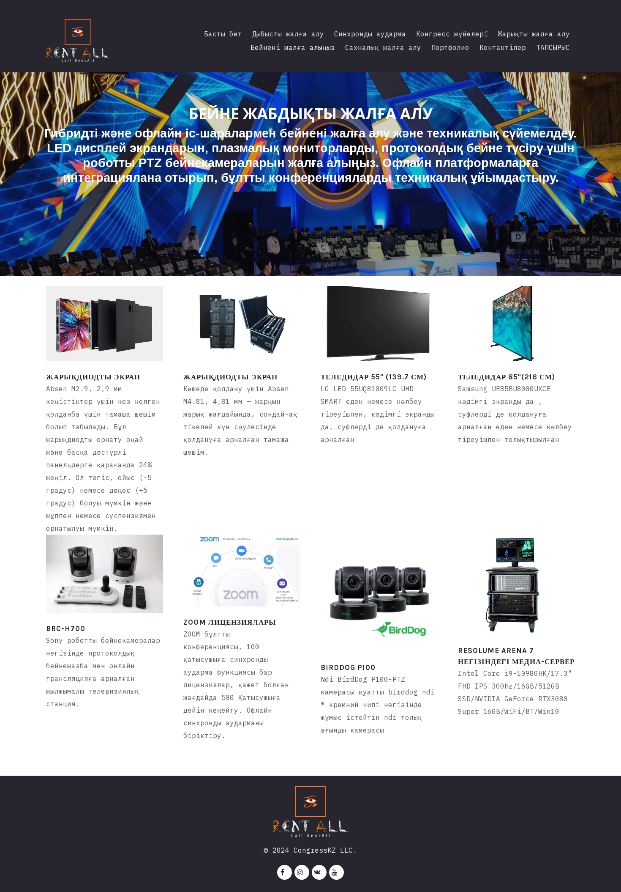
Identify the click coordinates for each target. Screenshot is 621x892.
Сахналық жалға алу (383, 47)
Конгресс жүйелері (452, 34)
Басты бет (223, 34)
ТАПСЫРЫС (553, 47)
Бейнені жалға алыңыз (293, 47)
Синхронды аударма (370, 34)
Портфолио (450, 47)
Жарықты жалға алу (534, 34)
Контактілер (502, 47)
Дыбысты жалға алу (288, 34)
